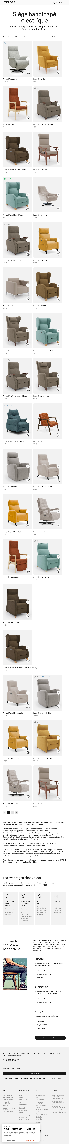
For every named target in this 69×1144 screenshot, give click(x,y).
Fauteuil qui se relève (59, 1112)
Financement (40, 1100)
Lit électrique (23, 1117)
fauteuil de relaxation (24, 833)
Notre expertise (8, 1097)
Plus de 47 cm (41, 977)
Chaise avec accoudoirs (23, 1105)
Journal (5, 1105)
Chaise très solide (58, 1110)
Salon (21, 1095)
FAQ (37, 1097)
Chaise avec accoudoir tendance (58, 1107)
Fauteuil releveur (24, 1110)
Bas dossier (41, 1021)
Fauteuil (22, 1108)
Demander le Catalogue (40, 1117)
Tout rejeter (7, 1126)
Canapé (21, 1112)
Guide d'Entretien (41, 1120)
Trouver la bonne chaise (41, 1106)
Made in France (8, 1100)
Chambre (22, 1097)
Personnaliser (11, 1140)
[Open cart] (60, 2)
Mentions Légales (41, 1114)
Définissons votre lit (42, 1109)
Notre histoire (7, 1095)
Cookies (38, 1122)
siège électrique (30, 822)
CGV (37, 1111)
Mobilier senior (24, 1119)
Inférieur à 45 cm (42, 971)
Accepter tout (30, 1140)
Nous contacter (8, 1111)
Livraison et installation (39, 1102)
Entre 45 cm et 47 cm (44, 974)
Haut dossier (41, 1028)
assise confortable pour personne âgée (41, 837)
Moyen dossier (42, 1025)
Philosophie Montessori (6, 1102)
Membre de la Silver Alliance (9, 1108)
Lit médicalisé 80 (57, 1099)
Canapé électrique (25, 1115)
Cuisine (21, 1102)
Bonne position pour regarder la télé (58, 1095)
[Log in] (53, 2)
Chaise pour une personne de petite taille (58, 1102)
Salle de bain (23, 1100)
